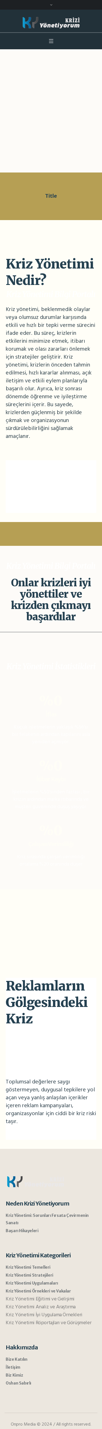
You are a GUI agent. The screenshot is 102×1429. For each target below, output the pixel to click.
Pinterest (31, 484)
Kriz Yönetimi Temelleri (28, 1267)
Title (51, 196)
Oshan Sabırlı (18, 1383)
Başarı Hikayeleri (22, 1230)
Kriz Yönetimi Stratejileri (29, 1275)
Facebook (31, 501)
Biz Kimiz (14, 1375)
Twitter (29, 466)
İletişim (13, 1367)
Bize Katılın (16, 1359)
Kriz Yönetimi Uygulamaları (32, 1283)
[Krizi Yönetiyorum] (51, 22)
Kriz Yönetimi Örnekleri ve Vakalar (38, 1291)
